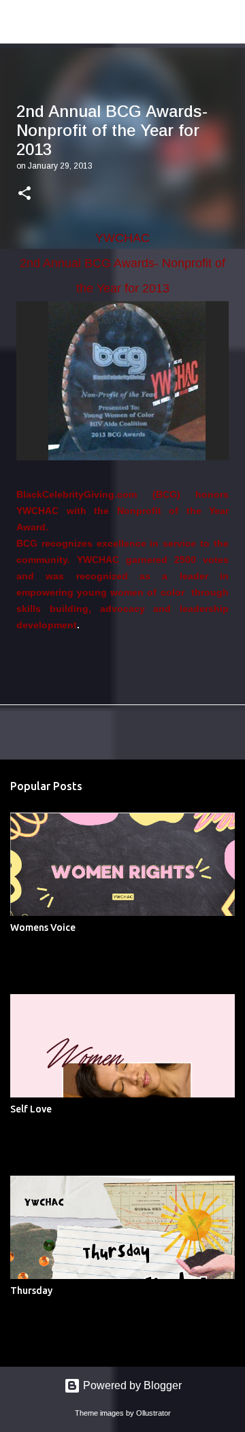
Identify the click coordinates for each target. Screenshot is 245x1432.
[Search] (226, 21)
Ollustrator (153, 1413)
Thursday (31, 1290)
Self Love (31, 1109)
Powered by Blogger (131, 1385)
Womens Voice (43, 927)
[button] (24, 194)
